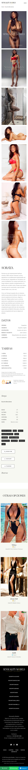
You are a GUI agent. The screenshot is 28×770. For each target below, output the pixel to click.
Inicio (2, 6)
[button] (8, 451)
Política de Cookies (14, 763)
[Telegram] (17, 744)
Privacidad (21, 763)
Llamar (5, 768)
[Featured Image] (14, 523)
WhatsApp (15, 768)
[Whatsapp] (14, 744)
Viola (14, 545)
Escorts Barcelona (9, 6)
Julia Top (14, 599)
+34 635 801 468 (16, 736)
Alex (14, 653)
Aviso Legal (6, 763)
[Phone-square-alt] (11, 744)
